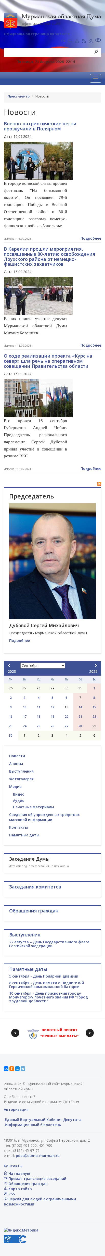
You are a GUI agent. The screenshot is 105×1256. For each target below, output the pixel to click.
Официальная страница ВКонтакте (37, 33)
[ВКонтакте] (6, 1068)
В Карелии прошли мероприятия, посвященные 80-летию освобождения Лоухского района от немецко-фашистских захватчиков (49, 256)
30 (10, 735)
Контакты (18, 827)
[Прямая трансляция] (63, 41)
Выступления (21, 771)
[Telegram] (23, 1068)
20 (66, 716)
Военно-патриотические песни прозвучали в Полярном (40, 126)
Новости (17, 755)
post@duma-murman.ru (38, 1155)
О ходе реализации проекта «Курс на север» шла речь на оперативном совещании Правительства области (48, 361)
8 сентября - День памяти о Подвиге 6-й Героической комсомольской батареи (46, 984)
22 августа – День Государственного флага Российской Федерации (49, 944)
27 (66, 726)
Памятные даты (24, 835)
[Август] (9, 665)
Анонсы (16, 763)
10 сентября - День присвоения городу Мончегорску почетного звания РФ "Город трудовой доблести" (48, 997)
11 (38, 707)
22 (94, 716)
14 (80, 707)
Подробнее (91, 238)
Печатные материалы (33, 806)
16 (10, 716)
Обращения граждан (27, 1183)
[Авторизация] (91, 41)
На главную (18, 1173)
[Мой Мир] (17, 1068)
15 (94, 707)
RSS (11, 1193)
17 (25, 716)
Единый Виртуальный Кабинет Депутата (43, 1119)
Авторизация (16, 1109)
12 (52, 707)
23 (10, 726)
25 (38, 726)
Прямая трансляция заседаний (36, 1178)
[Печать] (70, 41)
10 (25, 707)
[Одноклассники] (11, 1068)
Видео (18, 794)
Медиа (15, 786)
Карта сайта (19, 1188)
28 (80, 726)
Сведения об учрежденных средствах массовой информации (44, 817)
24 (25, 726)
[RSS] (84, 41)
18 (38, 716)
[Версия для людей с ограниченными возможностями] (98, 40)
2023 (12, 671)
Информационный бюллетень (32, 1124)
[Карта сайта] (77, 41)
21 (80, 716)
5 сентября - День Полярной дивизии (43, 976)
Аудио (18, 800)
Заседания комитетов (35, 887)
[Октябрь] (95, 665)
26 (52, 726)
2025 (93, 671)
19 (52, 716)
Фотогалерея (21, 778)
